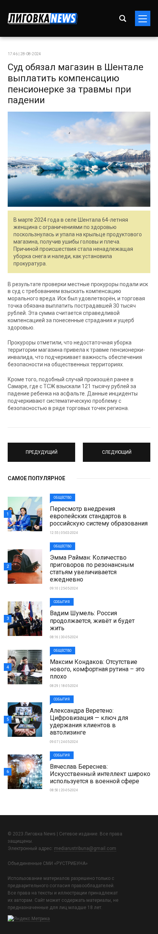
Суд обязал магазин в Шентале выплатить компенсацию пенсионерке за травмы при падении (75, 83)
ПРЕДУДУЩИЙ (41, 449)
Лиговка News (43, 18)
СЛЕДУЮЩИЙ (116, 449)
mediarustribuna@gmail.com (85, 848)
